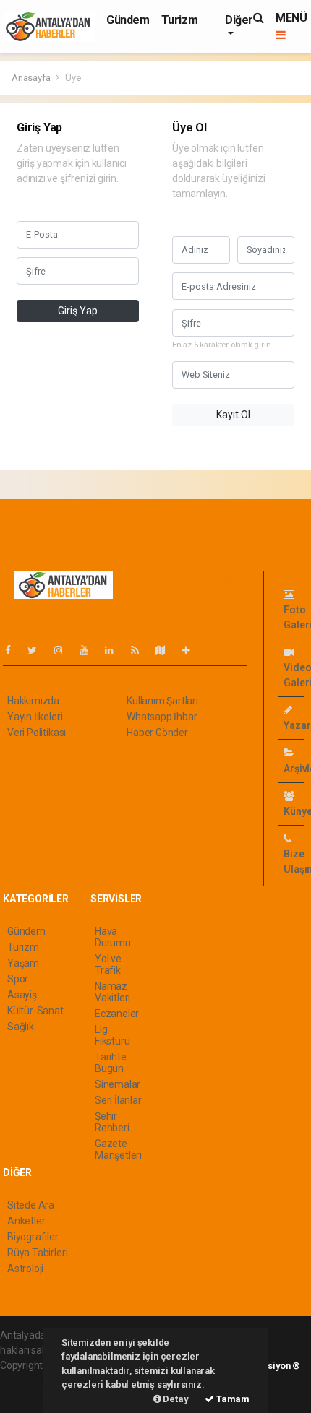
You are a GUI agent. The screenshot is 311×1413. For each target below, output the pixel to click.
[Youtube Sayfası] (90, 650)
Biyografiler (33, 1237)
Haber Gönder (157, 732)
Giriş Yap (78, 310)
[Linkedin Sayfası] (115, 650)
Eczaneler (117, 1013)
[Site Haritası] (166, 650)
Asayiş (22, 995)
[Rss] (140, 650)
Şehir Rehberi (112, 1121)
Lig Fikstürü (112, 1035)
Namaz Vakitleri (112, 991)
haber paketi (28, 1380)
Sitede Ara (30, 1205)
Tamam (232, 1398)
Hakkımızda (33, 700)
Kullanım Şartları (162, 700)
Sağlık (20, 1026)
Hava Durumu (113, 937)
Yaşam (23, 963)
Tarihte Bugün (111, 1062)
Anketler (26, 1221)
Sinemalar (117, 1084)
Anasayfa (32, 77)
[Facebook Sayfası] (13, 650)
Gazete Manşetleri (118, 1149)
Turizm (179, 20)
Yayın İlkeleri (34, 716)
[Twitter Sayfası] (37, 650)
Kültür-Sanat (35, 1010)
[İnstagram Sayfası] (64, 650)
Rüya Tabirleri (37, 1252)
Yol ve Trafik (108, 964)
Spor (17, 979)
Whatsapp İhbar (162, 716)
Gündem (128, 20)
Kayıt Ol (233, 414)
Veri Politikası (36, 732)
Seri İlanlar (118, 1100)
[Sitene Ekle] (192, 650)
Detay (175, 1398)
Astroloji (25, 1268)
